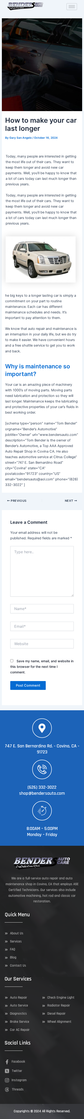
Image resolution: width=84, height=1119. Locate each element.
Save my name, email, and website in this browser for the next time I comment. (42, 666)
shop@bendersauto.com (42, 793)
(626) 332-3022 (42, 787)
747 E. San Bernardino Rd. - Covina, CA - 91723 (42, 749)
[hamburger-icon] (71, 6)
